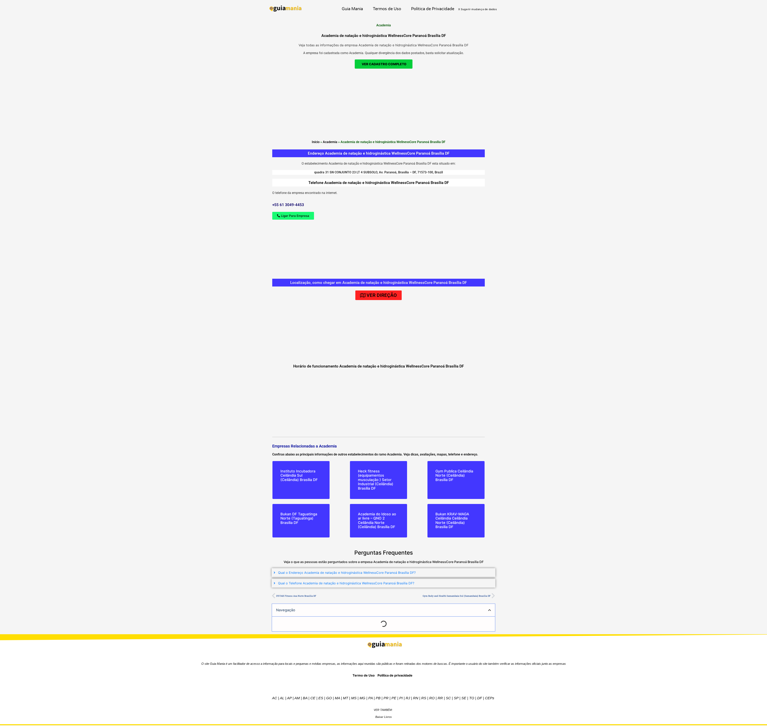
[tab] (383, 572)
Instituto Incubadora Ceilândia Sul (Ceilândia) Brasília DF (299, 475)
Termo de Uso (364, 675)
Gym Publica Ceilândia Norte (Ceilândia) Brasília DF (454, 475)
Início (316, 142)
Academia (330, 142)
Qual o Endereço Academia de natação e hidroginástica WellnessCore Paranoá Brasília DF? (347, 573)
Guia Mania (352, 9)
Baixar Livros (383, 716)
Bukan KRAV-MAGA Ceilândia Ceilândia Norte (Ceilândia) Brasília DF (452, 520)
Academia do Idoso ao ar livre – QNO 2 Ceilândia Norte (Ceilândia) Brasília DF (377, 520)
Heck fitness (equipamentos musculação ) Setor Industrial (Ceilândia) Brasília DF (375, 479)
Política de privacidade (395, 675)
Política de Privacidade (432, 9)
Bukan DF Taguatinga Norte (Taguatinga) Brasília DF (298, 518)
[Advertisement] (383, 124)
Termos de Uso (387, 9)
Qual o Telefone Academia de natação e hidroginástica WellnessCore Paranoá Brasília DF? (346, 583)
